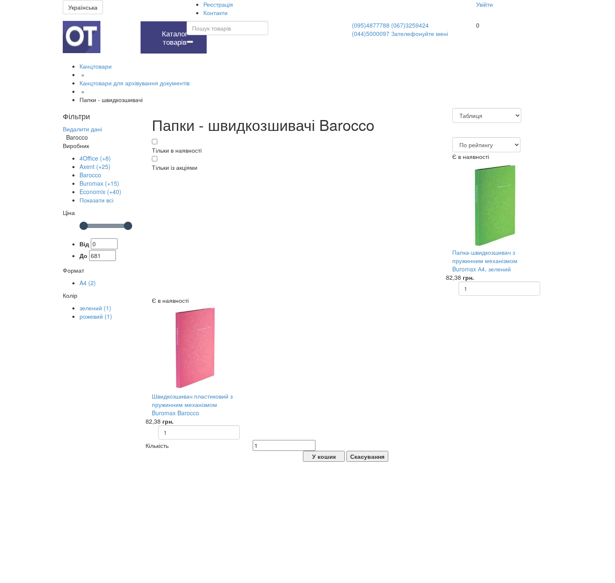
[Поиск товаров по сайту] (190, 42)
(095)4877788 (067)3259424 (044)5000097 (390, 29)
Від (84, 244)
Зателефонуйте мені (419, 33)
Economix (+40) (100, 191)
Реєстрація (218, 4)
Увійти (484, 4)
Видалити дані (82, 129)
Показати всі (96, 200)
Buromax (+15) (99, 183)
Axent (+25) (94, 166)
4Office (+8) (95, 158)
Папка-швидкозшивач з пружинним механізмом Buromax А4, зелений (485, 260)
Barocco (90, 175)
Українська (82, 7)
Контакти (215, 12)
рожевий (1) (95, 316)
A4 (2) (87, 283)
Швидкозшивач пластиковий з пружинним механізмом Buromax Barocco (192, 404)
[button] (118, 25)
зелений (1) (95, 308)
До (83, 255)
